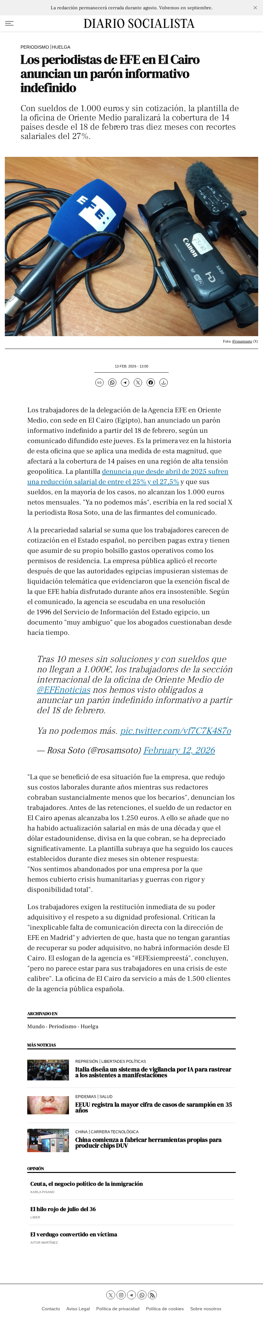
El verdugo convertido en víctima (73, 1234)
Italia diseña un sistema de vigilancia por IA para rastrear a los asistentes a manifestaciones (153, 1072)
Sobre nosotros (205, 1308)
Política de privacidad (118, 1308)
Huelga (61, 47)
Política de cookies (165, 1308)
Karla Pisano (42, 1192)
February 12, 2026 (179, 750)
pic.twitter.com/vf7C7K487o (175, 731)
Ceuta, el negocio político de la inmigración (86, 1184)
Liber (35, 1217)
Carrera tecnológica (115, 1132)
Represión (86, 1061)
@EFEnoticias (63, 690)
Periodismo (35, 47)
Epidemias (85, 1097)
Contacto (51, 1308)
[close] (255, 8)
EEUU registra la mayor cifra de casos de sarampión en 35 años (153, 1107)
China (81, 1132)
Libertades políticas (123, 1061)
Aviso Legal (78, 1308)
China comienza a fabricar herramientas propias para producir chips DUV (148, 1142)
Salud (106, 1097)
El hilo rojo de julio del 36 (63, 1209)
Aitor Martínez (44, 1242)
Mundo (36, 1026)
